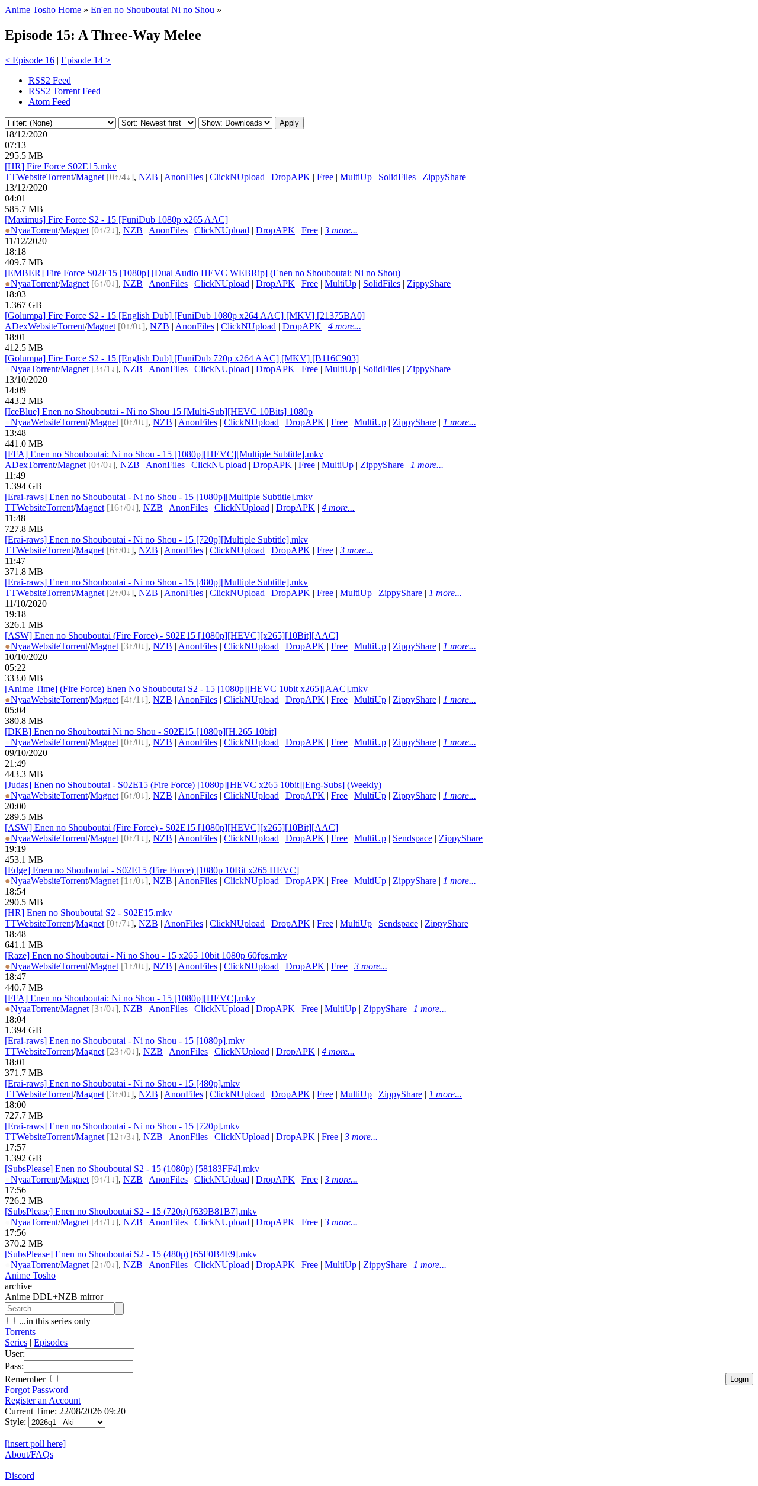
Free (325, 177)
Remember (26, 1379)
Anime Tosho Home (43, 10)
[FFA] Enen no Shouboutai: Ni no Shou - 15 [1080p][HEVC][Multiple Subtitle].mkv (164, 454)
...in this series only (54, 1321)
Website (31, 177)
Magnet (90, 177)
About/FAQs (29, 1454)
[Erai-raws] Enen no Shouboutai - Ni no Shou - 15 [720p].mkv (122, 1126)
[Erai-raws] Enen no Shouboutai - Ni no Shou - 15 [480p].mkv (122, 1083)
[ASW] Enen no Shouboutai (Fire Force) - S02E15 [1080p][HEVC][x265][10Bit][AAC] (171, 635)
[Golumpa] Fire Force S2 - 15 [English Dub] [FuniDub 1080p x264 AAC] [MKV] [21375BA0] (185, 315)
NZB (148, 177)
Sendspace (412, 838)
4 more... (344, 326)
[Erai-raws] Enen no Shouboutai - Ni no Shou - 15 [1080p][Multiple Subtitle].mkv (159, 497)
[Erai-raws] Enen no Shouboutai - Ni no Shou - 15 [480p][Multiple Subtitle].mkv (156, 582)
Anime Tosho (30, 1275)
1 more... (459, 422)
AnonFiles (183, 177)
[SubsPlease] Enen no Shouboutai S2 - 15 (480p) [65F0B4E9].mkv (131, 1254)
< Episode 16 (29, 60)
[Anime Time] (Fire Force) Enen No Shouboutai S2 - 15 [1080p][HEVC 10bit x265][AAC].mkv (186, 689)
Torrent (59, 177)
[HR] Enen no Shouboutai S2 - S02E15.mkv (88, 913)
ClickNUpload (237, 177)
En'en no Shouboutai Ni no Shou (152, 10)
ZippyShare (444, 177)
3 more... (341, 230)
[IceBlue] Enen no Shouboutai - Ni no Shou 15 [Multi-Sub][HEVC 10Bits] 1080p (159, 411)
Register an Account (43, 1400)
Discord (19, 1476)
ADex (16, 326)
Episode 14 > (86, 60)
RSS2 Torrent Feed (64, 91)
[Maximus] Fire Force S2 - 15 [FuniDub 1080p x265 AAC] (116, 219)
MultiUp (356, 177)
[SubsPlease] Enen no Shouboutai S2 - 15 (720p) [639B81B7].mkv (131, 1211)
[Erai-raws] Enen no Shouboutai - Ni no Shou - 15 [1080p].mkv (125, 1041)
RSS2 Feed (49, 80)
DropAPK (290, 177)
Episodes (51, 1342)
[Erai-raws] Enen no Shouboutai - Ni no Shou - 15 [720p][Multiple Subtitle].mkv (156, 539)
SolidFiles (397, 177)
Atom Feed (49, 102)
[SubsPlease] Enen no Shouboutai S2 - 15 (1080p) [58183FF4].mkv (132, 1169)
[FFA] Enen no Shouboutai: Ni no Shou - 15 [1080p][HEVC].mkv (130, 998)
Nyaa (18, 230)
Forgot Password (36, 1390)
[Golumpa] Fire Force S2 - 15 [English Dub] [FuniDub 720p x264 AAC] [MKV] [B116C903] (182, 358)
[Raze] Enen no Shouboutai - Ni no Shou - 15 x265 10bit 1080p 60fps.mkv (146, 955)
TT (11, 177)
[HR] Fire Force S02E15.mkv (61, 166)
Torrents (20, 1332)
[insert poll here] (35, 1444)
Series (16, 1342)
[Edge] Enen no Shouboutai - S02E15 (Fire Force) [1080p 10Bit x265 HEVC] (152, 870)
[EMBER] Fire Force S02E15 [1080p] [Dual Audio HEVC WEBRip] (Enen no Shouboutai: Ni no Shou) (202, 273)
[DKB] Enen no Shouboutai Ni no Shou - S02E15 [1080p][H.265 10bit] (141, 731)
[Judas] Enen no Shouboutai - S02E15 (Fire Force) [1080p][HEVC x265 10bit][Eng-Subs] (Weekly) (193, 785)
